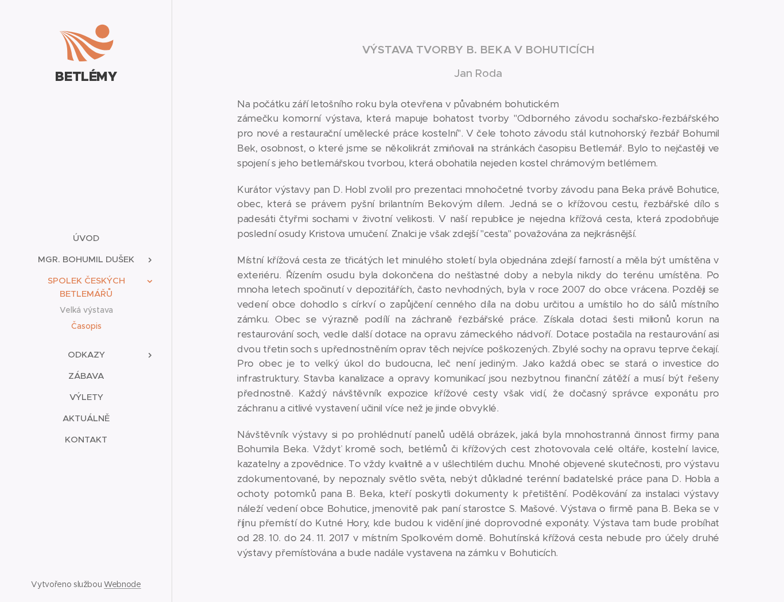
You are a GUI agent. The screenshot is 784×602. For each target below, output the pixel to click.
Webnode (122, 584)
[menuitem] (86, 237)
